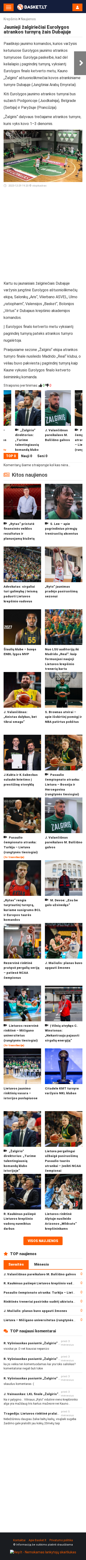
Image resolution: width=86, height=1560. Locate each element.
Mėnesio (41, 1264)
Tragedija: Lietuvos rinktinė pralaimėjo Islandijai (42, 1413)
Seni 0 (42, 456)
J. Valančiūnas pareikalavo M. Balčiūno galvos (40, 1274)
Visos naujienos (43, 1241)
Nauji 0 (26, 456)
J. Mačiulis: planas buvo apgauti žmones (35, 1311)
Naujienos (28, 19)
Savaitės (16, 1264)
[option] (58, 421)
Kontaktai (19, 1540)
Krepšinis (11, 19)
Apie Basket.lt (37, 1540)
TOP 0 (11, 456)
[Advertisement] (43, 236)
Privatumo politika (61, 1540)
